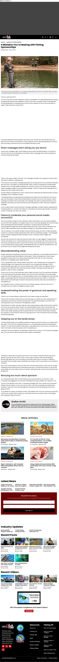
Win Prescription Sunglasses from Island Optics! (29, 607)
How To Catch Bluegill (48, 636)
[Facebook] (3, 646)
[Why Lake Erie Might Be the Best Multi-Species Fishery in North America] (50, 541)
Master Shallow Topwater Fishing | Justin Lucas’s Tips (49, 585)
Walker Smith (18, 401)
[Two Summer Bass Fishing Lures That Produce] (7, 578)
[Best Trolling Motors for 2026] (22, 558)
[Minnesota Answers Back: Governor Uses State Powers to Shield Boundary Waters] (36, 541)
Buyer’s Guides (34, 645)
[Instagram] (3, 649)
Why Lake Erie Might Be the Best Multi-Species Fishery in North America (49, 549)
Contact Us (33, 631)
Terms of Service (42, 658)
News (31, 638)
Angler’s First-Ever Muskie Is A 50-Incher (7, 485)
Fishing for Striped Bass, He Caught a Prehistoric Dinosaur (21, 486)
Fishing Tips (33, 635)
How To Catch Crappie (48, 632)
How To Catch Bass (50, 628)
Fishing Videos (34, 648)
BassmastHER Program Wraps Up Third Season (7, 531)
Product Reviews (35, 641)
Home (3, 42)
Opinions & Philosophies (13, 42)
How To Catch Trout (50, 650)
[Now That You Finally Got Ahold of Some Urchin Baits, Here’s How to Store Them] (7, 558)
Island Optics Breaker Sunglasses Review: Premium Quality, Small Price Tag (21, 549)
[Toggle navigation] (56, 37)
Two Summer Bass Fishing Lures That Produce (6, 585)
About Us (32, 628)
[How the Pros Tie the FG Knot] (36, 578)
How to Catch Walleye (48, 645)
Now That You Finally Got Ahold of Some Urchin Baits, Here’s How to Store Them (7, 565)
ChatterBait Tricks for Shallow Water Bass (21, 584)
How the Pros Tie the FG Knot (35, 584)
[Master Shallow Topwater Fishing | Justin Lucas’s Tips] (50, 578)
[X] (6, 646)
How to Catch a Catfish (49, 641)
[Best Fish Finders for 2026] (7, 541)
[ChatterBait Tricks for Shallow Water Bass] (22, 578)
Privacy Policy (53, 658)
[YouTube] (10, 646)
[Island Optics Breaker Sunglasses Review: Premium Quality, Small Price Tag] (22, 541)
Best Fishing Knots (49, 653)
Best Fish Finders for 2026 (7, 547)
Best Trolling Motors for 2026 (21, 563)
